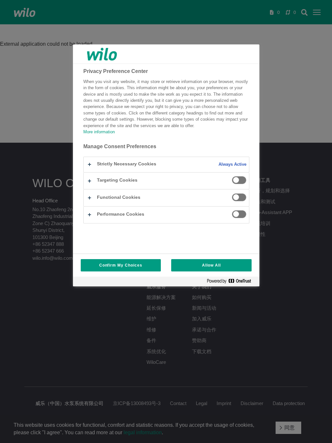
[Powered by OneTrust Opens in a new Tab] (231, 282)
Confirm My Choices (120, 265)
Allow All (211, 265)
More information (99, 131)
